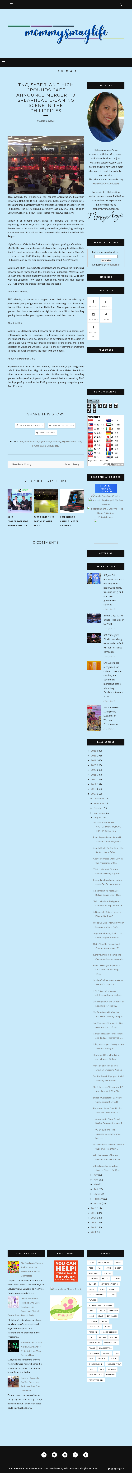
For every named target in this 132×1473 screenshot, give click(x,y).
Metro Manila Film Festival (101, 1305)
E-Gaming (56, 441)
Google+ (106, 306)
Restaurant (94, 1273)
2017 (93, 793)
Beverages (112, 1316)
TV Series (107, 1273)
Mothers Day (94, 1343)
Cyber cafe (44, 441)
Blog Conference (109, 1332)
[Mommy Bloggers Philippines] (66, 1320)
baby (91, 1359)
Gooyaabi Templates (68, 1468)
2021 (93, 774)
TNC (57, 445)
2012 (93, 1227)
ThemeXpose (35, 1468)
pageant (106, 1353)
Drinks (112, 1295)
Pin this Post (48, 432)
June (96, 1179)
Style (100, 1316)
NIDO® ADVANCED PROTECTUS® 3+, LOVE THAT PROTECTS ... (107, 826)
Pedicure (112, 1369)
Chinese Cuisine (95, 1364)
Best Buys (110, 1375)
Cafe (117, 1353)
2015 (93, 1213)
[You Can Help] (66, 1280)
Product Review (114, 1364)
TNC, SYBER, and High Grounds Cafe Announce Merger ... (107, 1133)
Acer (21, 441)
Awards (92, 1300)
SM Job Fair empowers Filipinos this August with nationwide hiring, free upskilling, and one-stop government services (114, 590)
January (97, 1203)
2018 (93, 789)
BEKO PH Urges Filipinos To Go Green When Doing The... (107, 969)
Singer (118, 1268)
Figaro (92, 1348)
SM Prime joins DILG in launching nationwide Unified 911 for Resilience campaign (113, 643)
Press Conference (96, 1295)
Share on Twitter (63, 425)
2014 (93, 1217)
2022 (93, 769)
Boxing (114, 1359)
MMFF (102, 1289)
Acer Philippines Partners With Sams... (44, 521)
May (96, 1184)
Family (102, 1311)
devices (92, 1369)
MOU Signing (39, 445)
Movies (105, 1279)
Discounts (102, 1359)
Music (108, 1268)
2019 (93, 784)
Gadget (92, 1289)
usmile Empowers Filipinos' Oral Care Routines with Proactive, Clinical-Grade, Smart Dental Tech (24, 1307)
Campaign (113, 1311)
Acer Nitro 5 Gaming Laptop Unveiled (69, 521)
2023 (93, 765)
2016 (93, 1208)
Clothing (93, 1321)
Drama (104, 1321)
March (97, 1193)
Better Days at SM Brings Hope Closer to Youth (114, 619)
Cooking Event (110, 1343)
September (99, 812)
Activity (113, 1337)
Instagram (93, 319)
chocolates (94, 1353)
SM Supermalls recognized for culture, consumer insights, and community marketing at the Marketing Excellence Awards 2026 (113, 679)
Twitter (106, 319)
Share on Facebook (31, 425)
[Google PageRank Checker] (106, 496)
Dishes (91, 1337)
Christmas (93, 1279)
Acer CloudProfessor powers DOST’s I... (18, 521)
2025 (93, 755)
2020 (93, 779)
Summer (92, 1284)
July (96, 1174)
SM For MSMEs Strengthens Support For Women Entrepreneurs (112, 716)
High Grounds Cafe (71, 441)
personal (93, 1332)
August (97, 817)
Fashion (116, 1279)
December (99, 798)
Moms (91, 1316)
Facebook (93, 306)
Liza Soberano (105, 1348)
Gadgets (102, 1337)
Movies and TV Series (109, 1284)
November (99, 803)
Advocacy (113, 1289)
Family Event (94, 1327)
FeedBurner (113, 264)
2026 (93, 750)
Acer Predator (31, 441)
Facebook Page (93, 334)
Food (91, 1268)
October (98, 808)
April (96, 1189)
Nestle (107, 1327)
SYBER (50, 445)
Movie (118, 1263)
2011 (93, 1232)
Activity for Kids (96, 1380)
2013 (93, 1222)
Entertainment (105, 1263)
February (98, 1198)
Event (91, 1263)
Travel (92, 1311)
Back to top (115, 1469)
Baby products (95, 1375)
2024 (93, 760)
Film (99, 1268)
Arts (102, 1369)
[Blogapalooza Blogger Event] (66, 1289)
